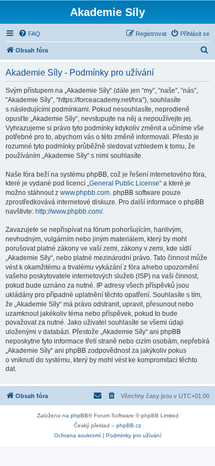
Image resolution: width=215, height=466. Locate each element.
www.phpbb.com (85, 193)
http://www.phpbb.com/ (69, 211)
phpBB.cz (128, 425)
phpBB (79, 415)
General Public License (124, 183)
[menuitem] (29, 33)
